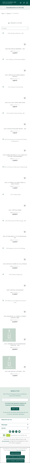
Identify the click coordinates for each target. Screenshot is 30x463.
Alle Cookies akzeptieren (15, 460)
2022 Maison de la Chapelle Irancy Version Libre (15, 317)
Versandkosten (5, 441)
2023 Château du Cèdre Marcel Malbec (15, 75)
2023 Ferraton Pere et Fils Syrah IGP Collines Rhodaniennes (15, 155)
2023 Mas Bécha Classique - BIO (15, 371)
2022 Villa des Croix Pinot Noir (15, 102)
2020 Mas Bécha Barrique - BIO (15, 48)
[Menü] (20, 2)
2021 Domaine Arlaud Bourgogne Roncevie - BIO (15, 344)
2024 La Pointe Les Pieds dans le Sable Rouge (15, 183)
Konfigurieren (15, 453)
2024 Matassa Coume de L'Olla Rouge (15, 264)
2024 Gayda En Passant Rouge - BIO (15, 128)
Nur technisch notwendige (15, 457)
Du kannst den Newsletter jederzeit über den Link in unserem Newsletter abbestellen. (15, 413)
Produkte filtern (16, 23)
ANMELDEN (15, 408)
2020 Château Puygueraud (15, 290)
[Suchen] (23, 2)
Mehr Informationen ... (21, 450)
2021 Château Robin (15, 210)
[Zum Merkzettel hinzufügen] (24, 44)
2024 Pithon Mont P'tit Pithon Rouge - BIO (15, 237)
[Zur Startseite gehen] (9, 3)
